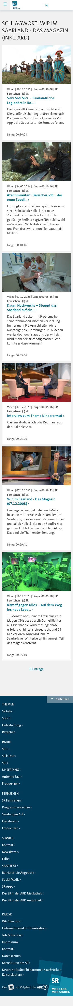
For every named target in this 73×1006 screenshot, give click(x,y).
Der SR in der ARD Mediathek (22, 893)
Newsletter (10, 852)
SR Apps (7, 887)
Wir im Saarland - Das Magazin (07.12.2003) (31, 501)
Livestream (9, 821)
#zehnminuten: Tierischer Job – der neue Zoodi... (34, 197)
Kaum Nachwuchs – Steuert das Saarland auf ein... (32, 308)
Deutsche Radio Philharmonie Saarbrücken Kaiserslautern (31, 972)
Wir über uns (11, 921)
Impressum (10, 942)
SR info (7, 711)
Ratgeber (8, 732)
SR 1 (5, 749)
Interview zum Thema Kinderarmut (35, 415)
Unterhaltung (11, 725)
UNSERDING (10, 770)
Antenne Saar (11, 777)
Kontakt (7, 845)
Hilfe (5, 859)
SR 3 (5, 763)
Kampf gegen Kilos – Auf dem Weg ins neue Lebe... (34, 607)
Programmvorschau (16, 807)
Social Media (10, 880)
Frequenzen (10, 784)
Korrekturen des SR (15, 963)
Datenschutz (11, 956)
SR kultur (8, 756)
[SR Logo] (16, 5)
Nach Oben (62, 699)
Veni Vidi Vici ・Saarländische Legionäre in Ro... (30, 100)
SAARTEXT (9, 866)
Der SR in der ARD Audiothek (22, 900)
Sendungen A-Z (12, 814)
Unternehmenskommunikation (24, 928)
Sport (6, 718)
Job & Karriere (12, 935)
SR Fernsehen (11, 800)
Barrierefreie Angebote (18, 873)
